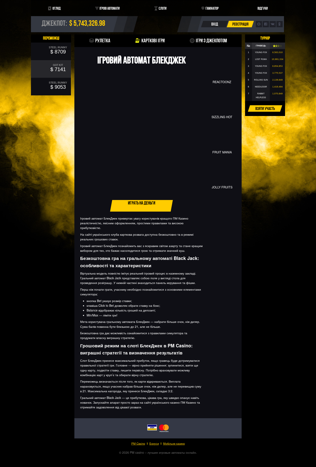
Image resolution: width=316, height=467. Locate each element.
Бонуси (154, 443)
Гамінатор (212, 8)
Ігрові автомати (110, 8)
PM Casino (138, 443)
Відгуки (263, 8)
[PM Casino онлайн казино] (158, 30)
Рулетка (102, 40)
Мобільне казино (174, 443)
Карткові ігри (153, 40)
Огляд (56, 8)
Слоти (163, 8)
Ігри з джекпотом (211, 40)
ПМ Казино (180, 218)
